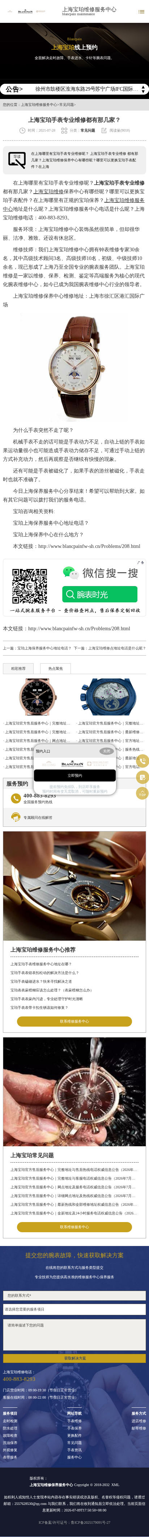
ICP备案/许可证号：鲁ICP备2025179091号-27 (74, 1522)
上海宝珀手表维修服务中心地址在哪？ (41, 964)
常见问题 (66, 105)
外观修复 (10, 1450)
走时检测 (10, 1421)
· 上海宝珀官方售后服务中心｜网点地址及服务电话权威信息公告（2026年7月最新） (38, 741)
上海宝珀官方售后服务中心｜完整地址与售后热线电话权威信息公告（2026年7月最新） (74, 1170)
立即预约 (75, 775)
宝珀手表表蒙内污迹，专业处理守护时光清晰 (46, 999)
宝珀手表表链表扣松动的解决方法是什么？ (44, 973)
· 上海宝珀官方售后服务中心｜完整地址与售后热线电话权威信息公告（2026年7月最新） (38, 723)
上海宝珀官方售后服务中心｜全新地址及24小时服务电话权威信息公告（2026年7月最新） (74, 1213)
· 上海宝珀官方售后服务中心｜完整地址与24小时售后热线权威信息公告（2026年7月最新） (111, 723)
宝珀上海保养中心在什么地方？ (43, 534)
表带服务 (10, 1457)
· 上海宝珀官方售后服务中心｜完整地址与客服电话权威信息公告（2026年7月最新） (38, 732)
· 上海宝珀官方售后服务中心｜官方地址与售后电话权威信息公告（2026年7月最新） (111, 741)
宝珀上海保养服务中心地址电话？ (46, 523)
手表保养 (74, 1428)
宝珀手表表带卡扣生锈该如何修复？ (39, 1008)
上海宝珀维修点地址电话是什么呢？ (117, 648)
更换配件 (74, 1435)
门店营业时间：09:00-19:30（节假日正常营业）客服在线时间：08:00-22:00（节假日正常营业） (40, 1394)
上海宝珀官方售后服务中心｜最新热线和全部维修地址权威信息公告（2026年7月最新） (74, 1204)
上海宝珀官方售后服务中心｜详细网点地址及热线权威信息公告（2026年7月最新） (74, 1196)
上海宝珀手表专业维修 (119, 183)
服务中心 (74, 1457)
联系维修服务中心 (74, 1021)
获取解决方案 (75, 1358)
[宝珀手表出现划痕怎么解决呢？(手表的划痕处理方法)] (38, 696)
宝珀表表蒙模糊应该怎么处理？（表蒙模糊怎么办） (52, 990)
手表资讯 (74, 1450)
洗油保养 (10, 1443)
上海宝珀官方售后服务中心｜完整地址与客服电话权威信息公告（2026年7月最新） (74, 1178)
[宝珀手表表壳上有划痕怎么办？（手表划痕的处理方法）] (111, 696)
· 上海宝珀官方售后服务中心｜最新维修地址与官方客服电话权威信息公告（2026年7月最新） (111, 732)
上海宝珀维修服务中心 (89, 9)
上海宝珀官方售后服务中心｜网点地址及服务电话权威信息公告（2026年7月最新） (74, 1187)
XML (115, 1485)
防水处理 (10, 1428)
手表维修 (74, 1421)
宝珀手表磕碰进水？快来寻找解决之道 (41, 981)
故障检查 (10, 1435)
